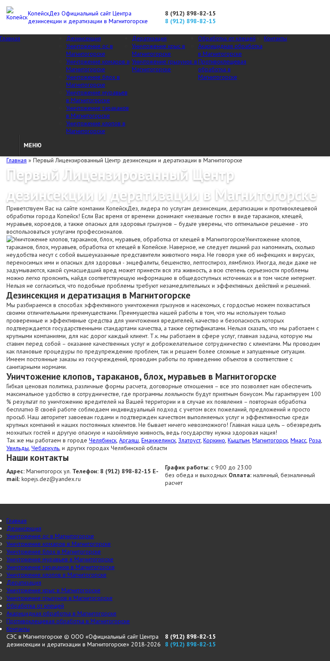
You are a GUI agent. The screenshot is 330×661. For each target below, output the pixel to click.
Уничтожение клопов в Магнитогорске (95, 127)
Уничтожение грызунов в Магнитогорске (164, 65)
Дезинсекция (83, 38)
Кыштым (239, 440)
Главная (10, 38)
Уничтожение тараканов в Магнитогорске (97, 111)
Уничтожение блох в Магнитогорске (93, 80)
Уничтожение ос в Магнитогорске (89, 50)
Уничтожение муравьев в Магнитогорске (97, 96)
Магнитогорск (270, 440)
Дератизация (149, 38)
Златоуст (189, 440)
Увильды (17, 448)
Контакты (275, 38)
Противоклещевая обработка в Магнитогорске (222, 69)
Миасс (298, 440)
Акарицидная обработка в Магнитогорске (230, 50)
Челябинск (102, 440)
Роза (315, 440)
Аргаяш (129, 440)
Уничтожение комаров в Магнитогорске (98, 65)
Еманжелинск (158, 440)
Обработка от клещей (227, 38)
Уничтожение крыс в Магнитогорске (158, 50)
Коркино (214, 440)
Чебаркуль (45, 448)
